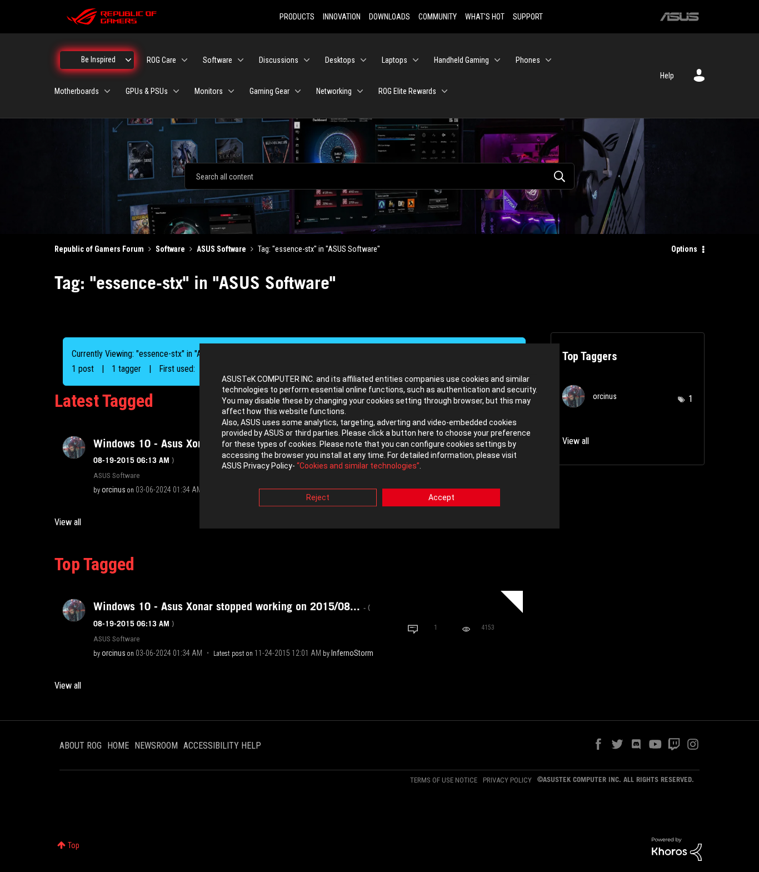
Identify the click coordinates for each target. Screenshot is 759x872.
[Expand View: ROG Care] (184, 60)
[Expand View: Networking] (360, 91)
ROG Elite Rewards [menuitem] (407, 91)
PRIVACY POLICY (507, 780)
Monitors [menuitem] (208, 91)
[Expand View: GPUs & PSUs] (176, 91)
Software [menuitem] (217, 60)
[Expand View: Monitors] (231, 91)
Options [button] (684, 249)
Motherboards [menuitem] (76, 91)
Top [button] (73, 845)
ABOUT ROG (80, 745)
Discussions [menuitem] (278, 60)
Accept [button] (441, 497)
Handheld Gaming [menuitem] (461, 60)
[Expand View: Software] (240, 60)
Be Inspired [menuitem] (98, 59)
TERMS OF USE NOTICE (443, 780)
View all (67, 522)
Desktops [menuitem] (340, 60)
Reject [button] (317, 497)
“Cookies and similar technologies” (358, 466)
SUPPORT (528, 16)
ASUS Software (221, 249)
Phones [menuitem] (528, 60)
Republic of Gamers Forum (99, 249)
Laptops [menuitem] (394, 60)
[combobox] (379, 176)
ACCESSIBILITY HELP (222, 745)
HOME (118, 745)
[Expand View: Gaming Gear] (297, 91)
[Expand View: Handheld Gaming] (497, 60)
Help (667, 75)
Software (170, 249)
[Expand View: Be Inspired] (128, 60)
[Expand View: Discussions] (306, 60)
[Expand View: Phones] (548, 60)
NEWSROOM (156, 745)
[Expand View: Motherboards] (107, 91)
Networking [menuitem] (334, 91)
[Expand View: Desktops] (363, 60)
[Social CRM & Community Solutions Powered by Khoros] (677, 848)
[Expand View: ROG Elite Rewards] (444, 91)
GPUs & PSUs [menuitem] (147, 91)
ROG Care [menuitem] (161, 60)
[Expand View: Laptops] (415, 60)
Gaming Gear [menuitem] (269, 91)
